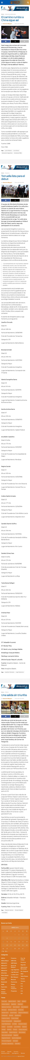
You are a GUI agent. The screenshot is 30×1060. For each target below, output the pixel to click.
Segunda (23, 965)
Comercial (20, 1009)
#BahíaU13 (4, 963)
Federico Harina (9, 910)
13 (7, 941)
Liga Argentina (15, 969)
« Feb (2, 951)
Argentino (20, 1004)
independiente (17, 1021)
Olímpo (3, 1029)
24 (22, 945)
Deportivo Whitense (23, 1012)
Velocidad (15, 1040)
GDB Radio (14, 963)
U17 (22, 988)
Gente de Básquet (7, 23)
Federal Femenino (4, 992)
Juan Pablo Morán (6, 1023)
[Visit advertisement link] (15, 10)
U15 (22, 986)
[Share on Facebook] (5, 41)
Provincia (23, 962)
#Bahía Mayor (5, 960)
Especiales (4, 987)
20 (7, 945)
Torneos (23, 981)
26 (3, 948)
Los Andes (9, 1026)
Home (2, 14)
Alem (19, 1001)
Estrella (11, 1015)
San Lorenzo (22, 1032)
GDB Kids (13, 960)
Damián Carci (5, 1012)
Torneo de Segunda (6, 1040)
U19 (22, 991)
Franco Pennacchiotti (7, 1021)
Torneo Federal (19, 910)
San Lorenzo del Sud (7, 1035)
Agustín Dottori (12, 1001)
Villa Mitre (4, 912)
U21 (22, 993)
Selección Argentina (7, 153)
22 (15, 945)
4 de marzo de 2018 (19, 698)
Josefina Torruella (9, 672)
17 (22, 941)
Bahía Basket (4, 975)
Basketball (4, 982)
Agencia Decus (21, 1056)
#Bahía (3, 958)
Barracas (4, 1009)
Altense (24, 1001)
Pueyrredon (4, 1032)
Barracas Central (12, 1009)
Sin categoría (24, 971)
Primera (13, 984)
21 (11, 945)
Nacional (13, 979)
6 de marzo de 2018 (19, 23)
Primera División (23, 1029)
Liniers (3, 1026)
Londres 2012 (14, 974)
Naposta (24, 1026)
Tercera (23, 978)
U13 (22, 983)
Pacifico (9, 1029)
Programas (14, 991)
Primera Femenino (13, 987)
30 (19, 948)
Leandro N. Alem (22, 1023)
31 (22, 948)
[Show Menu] (2, 2)
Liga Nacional (14, 972)
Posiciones (14, 982)
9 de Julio (4, 1001)
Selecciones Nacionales (10, 14)
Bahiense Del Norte (6, 1007)
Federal (6, 692)
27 (7, 948)
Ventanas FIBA (18, 153)
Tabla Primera (24, 976)
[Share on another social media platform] (24, 41)
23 (19, 945)
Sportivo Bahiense (16, 1038)
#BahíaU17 (4, 968)
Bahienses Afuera (4, 978)
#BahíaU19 (4, 970)
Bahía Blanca (24, 1007)
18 (26, 941)
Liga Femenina (20, 672)
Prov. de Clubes (23, 959)
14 (11, 941)
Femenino (7, 173)
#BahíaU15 (4, 965)
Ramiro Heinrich (13, 1032)
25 (26, 945)
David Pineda (13, 1012)
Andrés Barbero (5, 1004)
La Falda (14, 1023)
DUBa (2, 984)
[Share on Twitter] (15, 41)
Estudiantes (17, 1015)
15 (15, 941)
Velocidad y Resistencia (7, 1043)
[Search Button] (28, 2)
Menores (23, 1053)
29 (15, 948)
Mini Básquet (14, 977)
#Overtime (4, 973)
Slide (22, 974)
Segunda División (6, 1038)
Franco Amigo (15, 1018)
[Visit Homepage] (15, 2)
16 (19, 941)
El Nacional (4, 1015)
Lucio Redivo (8, 150)
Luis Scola (16, 150)
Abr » (6, 951)
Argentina (13, 1004)
